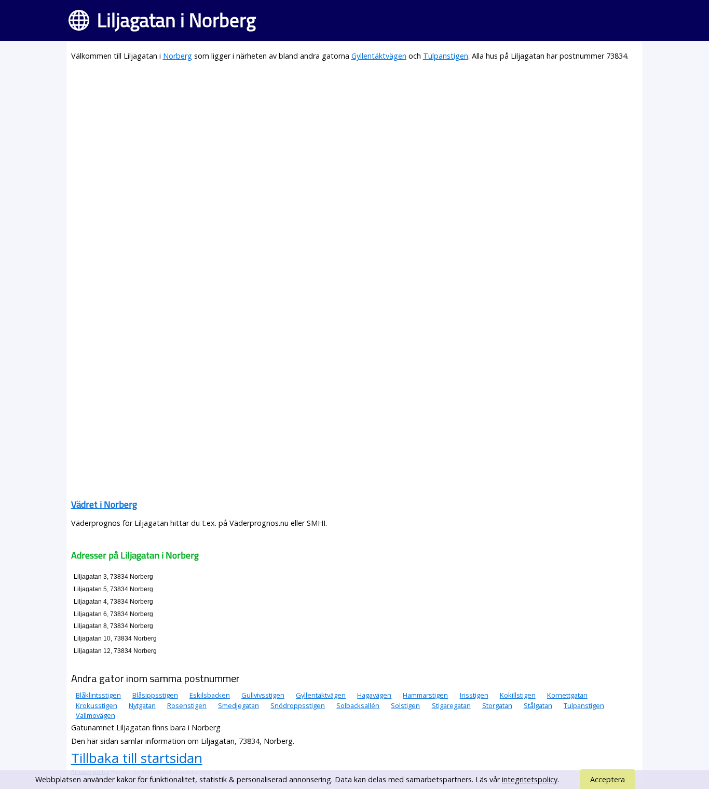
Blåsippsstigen (155, 695)
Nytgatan (142, 705)
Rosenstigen (187, 705)
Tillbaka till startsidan (136, 758)
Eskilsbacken (209, 695)
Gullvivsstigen (262, 695)
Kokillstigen (518, 695)
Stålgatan (538, 705)
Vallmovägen (95, 715)
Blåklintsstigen (98, 695)
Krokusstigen (96, 705)
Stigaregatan (451, 705)
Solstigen (405, 705)
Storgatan (497, 705)
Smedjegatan (238, 705)
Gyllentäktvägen (378, 56)
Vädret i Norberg (104, 504)
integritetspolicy (529, 779)
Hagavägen (374, 695)
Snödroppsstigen (297, 705)
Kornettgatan (567, 695)
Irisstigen (474, 695)
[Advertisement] (354, 143)
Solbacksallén (357, 705)
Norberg (177, 56)
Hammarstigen (425, 695)
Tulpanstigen (445, 56)
